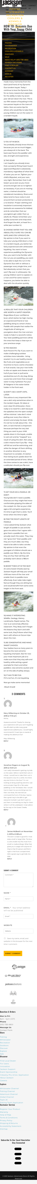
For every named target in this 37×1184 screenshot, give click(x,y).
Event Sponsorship (8, 1072)
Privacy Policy (6, 1120)
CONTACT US (10, 68)
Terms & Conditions (9, 1118)
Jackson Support (7, 1069)
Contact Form (6, 1030)
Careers (3, 1081)
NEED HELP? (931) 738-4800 (8, 7)
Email (7, 908)
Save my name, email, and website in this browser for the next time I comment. (18, 941)
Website (8, 925)
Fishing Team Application (11, 1103)
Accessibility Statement (10, 1126)
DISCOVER (15, 24)
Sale (2, 1054)
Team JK (4, 1100)
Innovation (5, 1066)
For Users (4, 1064)
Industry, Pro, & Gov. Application (14, 1075)
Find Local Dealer (8, 1061)
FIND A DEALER (11, 65)
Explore (3, 1051)
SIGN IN (8, 74)
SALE (18, 27)
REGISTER (9, 77)
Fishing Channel (7, 1091)
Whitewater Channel (9, 1089)
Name (7, 893)
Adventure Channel (9, 1094)
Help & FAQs (5, 1115)
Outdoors (4, 1045)
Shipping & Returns (9, 1123)
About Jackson (7, 1078)
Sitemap (4, 1129)
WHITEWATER (11, 46)
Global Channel (7, 1097)
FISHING (8, 43)
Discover (4, 1048)
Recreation (5, 1043)
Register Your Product (10, 1109)
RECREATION (15, 15)
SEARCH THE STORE (13, 63)
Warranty (4, 1112)
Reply (6, 741)
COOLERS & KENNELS (14, 51)
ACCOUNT (9, 71)
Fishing (3, 1037)
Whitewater (5, 1040)
